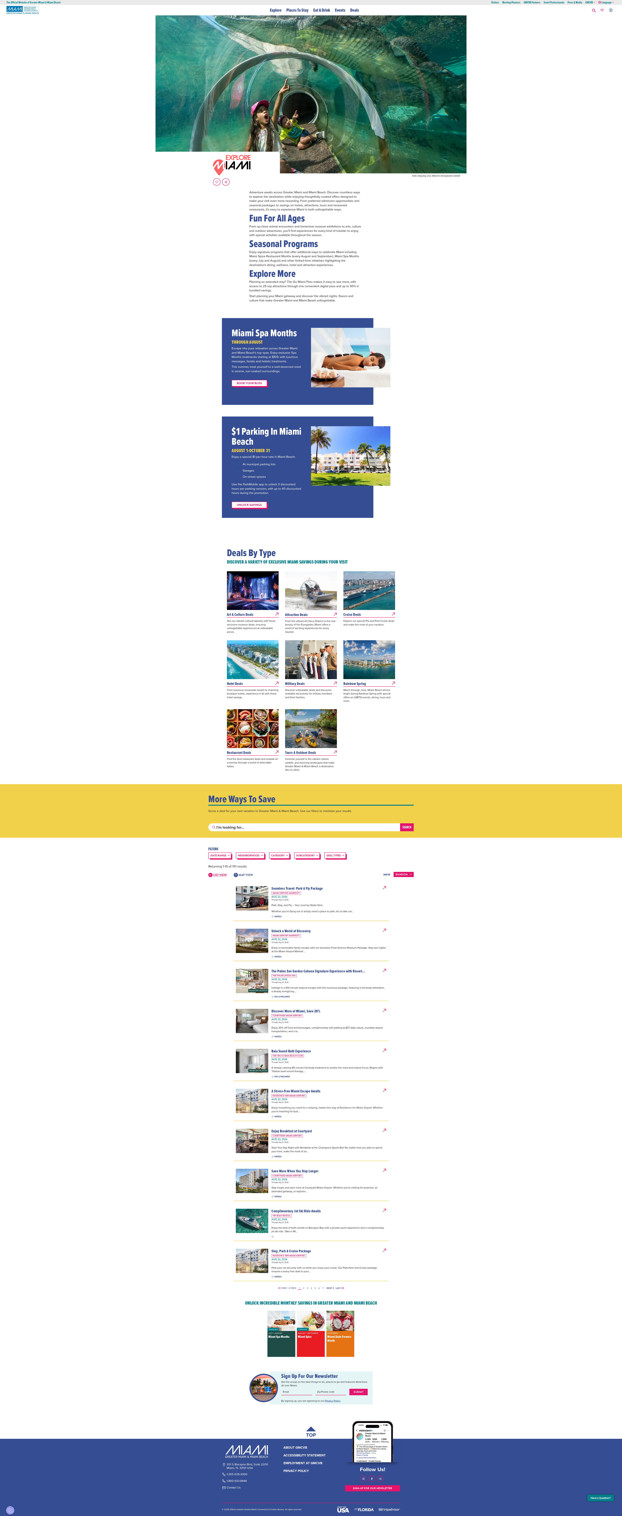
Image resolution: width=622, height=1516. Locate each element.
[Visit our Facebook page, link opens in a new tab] (372, 1479)
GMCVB (589, 2)
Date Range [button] (218, 855)
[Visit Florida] (364, 1509)
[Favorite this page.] (216, 182)
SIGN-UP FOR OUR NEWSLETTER (372, 1488)
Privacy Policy (332, 1401)
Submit (358, 1392)
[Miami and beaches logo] (247, 1451)
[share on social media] (226, 182)
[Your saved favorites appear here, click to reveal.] (602, 10)
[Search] (407, 827)
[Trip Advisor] (389, 1509)
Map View (246, 875)
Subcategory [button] (305, 855)
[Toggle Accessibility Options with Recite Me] (611, 10)
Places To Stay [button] (297, 10)
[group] (281, 1334)
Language (606, 2)
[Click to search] (214, 827)
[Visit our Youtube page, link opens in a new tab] (380, 1479)
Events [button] (340, 10)
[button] (594, 10)
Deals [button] (354, 10)
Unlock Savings (249, 505)
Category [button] (278, 855)
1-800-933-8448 (237, 1481)
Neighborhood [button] (248, 855)
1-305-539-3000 (237, 1474)
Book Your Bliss (249, 383)
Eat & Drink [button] (321, 10)
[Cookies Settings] (10, 1510)
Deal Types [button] (333, 855)
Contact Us (234, 1487)
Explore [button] (276, 10)
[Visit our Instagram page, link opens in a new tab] (363, 1479)
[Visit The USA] (343, 1509)
